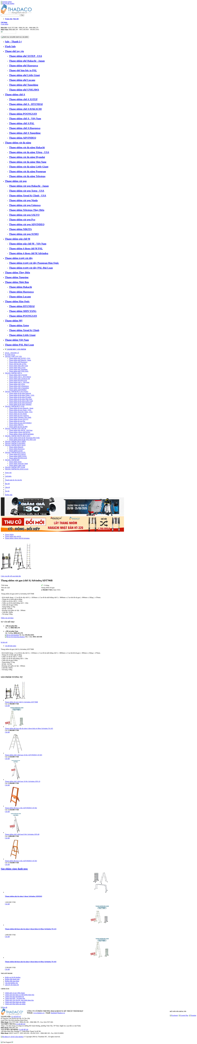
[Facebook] (174, 1015)
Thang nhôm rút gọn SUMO (24, 234)
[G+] (183, 1015)
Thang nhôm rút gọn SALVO (24, 214)
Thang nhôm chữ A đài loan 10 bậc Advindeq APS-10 (22, 781)
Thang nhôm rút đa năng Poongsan (27, 171)
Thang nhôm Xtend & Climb (24, 330)
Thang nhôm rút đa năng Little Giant (28, 166)
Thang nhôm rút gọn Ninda (23, 200)
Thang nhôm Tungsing (16, 277)
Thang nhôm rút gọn (16, 181)
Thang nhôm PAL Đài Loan (19, 344)
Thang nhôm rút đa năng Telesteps (27, 176)
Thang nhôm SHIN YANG (22, 311)
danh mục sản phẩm (22, 37)
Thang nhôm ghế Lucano (22, 80)
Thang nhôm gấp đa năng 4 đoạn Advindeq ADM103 (23, 896)
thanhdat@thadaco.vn (58, 1013)
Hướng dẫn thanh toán (12, 979)
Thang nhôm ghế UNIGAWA (24, 89)
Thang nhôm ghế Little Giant (24, 75)
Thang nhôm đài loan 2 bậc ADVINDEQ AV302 (21, 808)
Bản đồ (7, 484)
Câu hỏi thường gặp (11, 983)
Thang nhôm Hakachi (20, 287)
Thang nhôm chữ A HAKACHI (25, 109)
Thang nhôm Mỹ (13, 320)
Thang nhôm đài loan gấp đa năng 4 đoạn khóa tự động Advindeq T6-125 (30, 929)
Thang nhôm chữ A (15, 94)
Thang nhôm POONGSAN (23, 113)
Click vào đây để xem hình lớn (11, 576)
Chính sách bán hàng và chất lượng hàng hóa (19, 995)
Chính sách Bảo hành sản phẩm (15, 1002)
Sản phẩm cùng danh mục (14, 868)
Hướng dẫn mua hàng (12, 981)
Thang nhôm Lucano (20, 296)
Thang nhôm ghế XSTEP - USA (25, 56)
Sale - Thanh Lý (13, 41)
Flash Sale (10, 46)
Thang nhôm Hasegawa (21, 291)
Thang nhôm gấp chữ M (17, 239)
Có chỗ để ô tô (16, 1016)
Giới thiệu (8, 476)
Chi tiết (7, 706)
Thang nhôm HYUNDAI (22, 306)
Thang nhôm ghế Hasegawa (23, 65)
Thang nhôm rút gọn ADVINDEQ (26, 224)
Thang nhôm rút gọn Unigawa (25, 205)
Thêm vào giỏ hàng (7, 618)
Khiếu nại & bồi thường (12, 977)
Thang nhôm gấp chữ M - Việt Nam (27, 243)
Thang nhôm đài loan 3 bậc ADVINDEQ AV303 (21, 861)
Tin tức (7, 491)
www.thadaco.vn (38, 1013)
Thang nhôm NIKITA (20, 229)
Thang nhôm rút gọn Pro (22, 219)
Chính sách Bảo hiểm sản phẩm (15, 1004)
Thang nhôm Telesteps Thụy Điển (26, 210)
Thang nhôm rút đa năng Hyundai (27, 157)
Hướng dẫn (8, 495)
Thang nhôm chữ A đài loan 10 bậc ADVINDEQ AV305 (23, 755)
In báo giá (4, 642)
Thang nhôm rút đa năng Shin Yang (27, 162)
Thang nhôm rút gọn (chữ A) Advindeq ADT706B (21, 702)
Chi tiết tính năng (10, 646)
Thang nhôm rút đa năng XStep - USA (29, 152)
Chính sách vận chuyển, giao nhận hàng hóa (19, 1000)
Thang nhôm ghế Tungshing (23, 85)
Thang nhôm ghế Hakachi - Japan (27, 61)
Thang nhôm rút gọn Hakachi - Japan (29, 186)
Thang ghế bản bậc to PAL (23, 70)
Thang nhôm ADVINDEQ (22, 137)
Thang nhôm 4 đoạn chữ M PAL (26, 248)
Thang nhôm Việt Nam (17, 340)
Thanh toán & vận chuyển (13, 480)
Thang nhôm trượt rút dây (19, 258)
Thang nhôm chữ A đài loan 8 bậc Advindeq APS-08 (22, 834)
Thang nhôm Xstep (19, 325)
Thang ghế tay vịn (14, 51)
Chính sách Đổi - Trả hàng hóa (15, 998)
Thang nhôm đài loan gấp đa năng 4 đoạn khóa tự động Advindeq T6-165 (29, 728)
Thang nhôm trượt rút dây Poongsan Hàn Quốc (34, 263)
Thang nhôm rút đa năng (18, 142)
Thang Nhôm (9, 534)
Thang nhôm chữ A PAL (21, 123)
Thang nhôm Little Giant (22, 335)
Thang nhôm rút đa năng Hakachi (27, 147)
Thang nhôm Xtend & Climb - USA (27, 195)
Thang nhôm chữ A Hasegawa (24, 128)
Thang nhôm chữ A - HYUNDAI (26, 104)
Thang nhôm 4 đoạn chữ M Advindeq (28, 253)
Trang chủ (8, 472)
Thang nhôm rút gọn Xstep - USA (26, 190)
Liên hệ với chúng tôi (12, 985)
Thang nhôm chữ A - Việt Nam (25, 118)
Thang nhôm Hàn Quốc (17, 301)
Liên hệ (7, 487)
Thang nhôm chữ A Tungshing (25, 133)
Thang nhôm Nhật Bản (17, 282)
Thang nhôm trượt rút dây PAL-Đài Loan (31, 267)
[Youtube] (192, 1015)
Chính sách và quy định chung (15, 993)
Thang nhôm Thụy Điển (17, 272)
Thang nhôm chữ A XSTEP (23, 99)
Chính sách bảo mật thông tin (14, 996)
